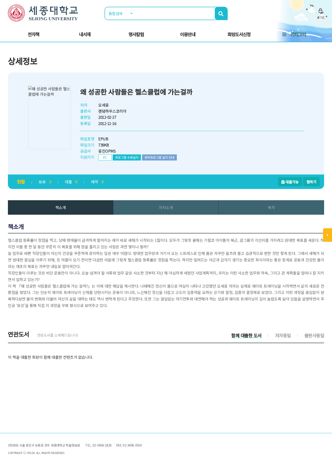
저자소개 (166, 207)
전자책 (33, 34)
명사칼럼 (136, 34)
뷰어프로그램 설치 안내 (159, 157)
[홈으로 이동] (43, 12)
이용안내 (187, 34)
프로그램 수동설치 (127, 157)
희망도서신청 (238, 34)
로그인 (320, 17)
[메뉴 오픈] (327, 235)
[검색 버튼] (221, 13)
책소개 (60, 207)
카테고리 (298, 34)
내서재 (85, 34)
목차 (271, 207)
